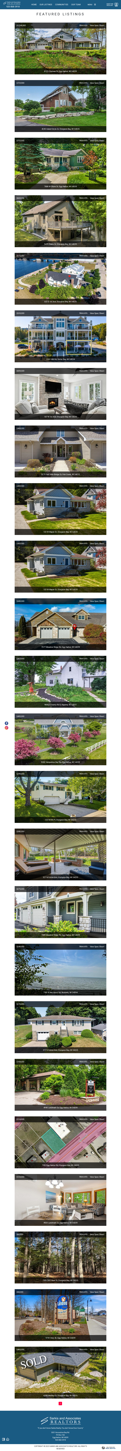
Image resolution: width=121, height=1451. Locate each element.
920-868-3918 (13, 6)
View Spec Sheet (97, 25)
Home (34, 4)
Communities (61, 4)
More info (83, 25)
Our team (76, 4)
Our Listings (46, 4)
